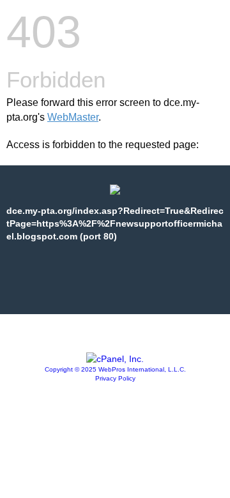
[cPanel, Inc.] (115, 359)
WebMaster (72, 117)
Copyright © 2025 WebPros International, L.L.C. (115, 369)
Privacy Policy (115, 378)
